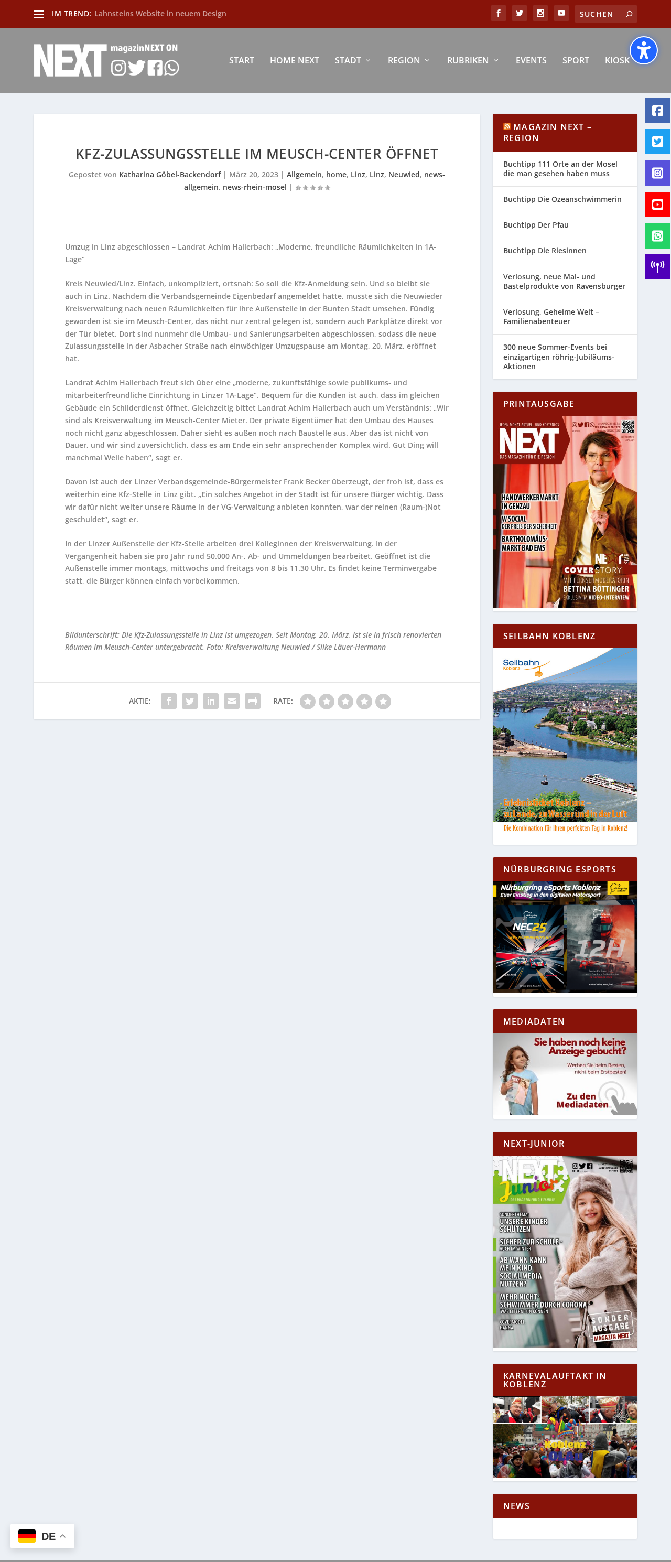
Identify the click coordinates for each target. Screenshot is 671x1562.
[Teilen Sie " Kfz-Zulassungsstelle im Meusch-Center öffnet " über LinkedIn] (210, 701)
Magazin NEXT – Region (547, 132)
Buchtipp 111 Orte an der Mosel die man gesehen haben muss (560, 168)
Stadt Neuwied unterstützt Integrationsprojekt (178, 13)
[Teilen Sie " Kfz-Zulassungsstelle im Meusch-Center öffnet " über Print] (252, 701)
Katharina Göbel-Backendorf (170, 174)
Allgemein (304, 174)
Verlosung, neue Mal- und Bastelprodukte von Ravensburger (564, 281)
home (336, 174)
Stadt (348, 61)
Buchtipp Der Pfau (536, 225)
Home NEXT (294, 61)
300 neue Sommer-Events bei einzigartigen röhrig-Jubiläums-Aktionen (558, 356)
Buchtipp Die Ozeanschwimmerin (562, 199)
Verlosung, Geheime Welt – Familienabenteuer (551, 316)
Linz (358, 174)
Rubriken (468, 61)
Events (531, 61)
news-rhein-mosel (255, 187)
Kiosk (617, 61)
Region (404, 61)
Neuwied (404, 174)
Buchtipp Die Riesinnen (545, 250)
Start (241, 61)
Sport (575, 61)
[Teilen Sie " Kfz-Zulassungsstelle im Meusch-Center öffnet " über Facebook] (168, 701)
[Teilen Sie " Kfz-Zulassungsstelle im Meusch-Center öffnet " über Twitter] (189, 701)
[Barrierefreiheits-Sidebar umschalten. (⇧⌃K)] (644, 50)
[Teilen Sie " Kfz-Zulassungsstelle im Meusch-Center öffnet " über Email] (231, 701)
